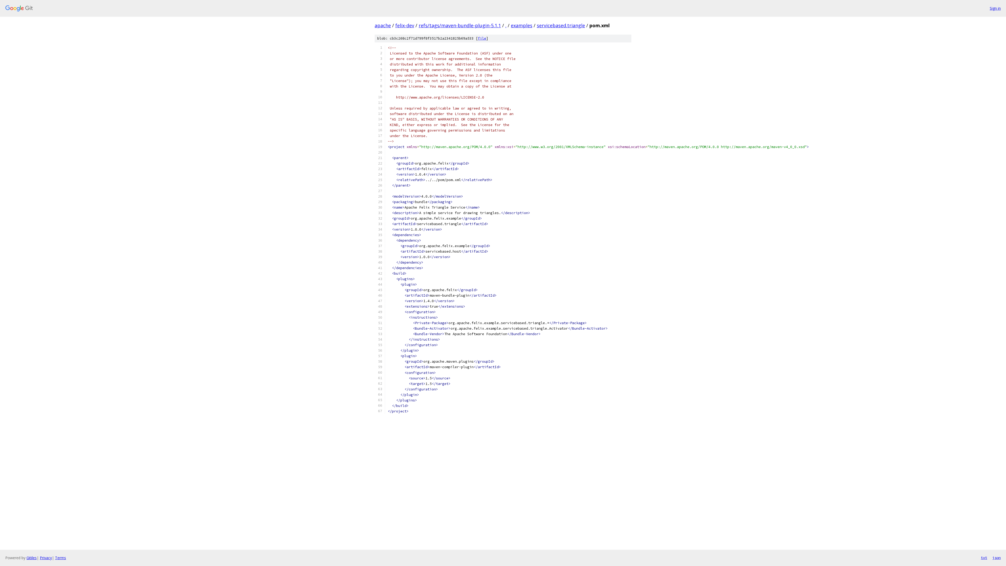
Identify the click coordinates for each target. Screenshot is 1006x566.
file (482, 38)
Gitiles (31, 557)
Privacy (46, 557)
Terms (60, 557)
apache (383, 25)
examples (521, 25)
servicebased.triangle (561, 25)
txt (984, 557)
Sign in (995, 8)
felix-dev (404, 25)
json (996, 557)
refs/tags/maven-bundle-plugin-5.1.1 (460, 25)
